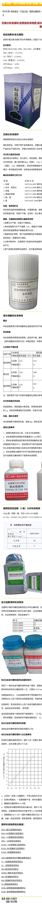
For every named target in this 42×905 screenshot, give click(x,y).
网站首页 (14, 11)
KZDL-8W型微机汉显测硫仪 (13, 849)
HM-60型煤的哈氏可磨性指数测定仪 (16, 858)
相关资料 (29, 3)
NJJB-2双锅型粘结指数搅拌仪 (13, 888)
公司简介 (9, 3)
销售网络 (22, 3)
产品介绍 (16, 3)
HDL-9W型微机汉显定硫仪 (12, 834)
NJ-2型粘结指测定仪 (9, 884)
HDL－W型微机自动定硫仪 (12, 837)
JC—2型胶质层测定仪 (10, 865)
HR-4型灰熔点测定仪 (10, 869)
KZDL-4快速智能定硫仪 (11, 852)
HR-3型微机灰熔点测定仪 (11, 881)
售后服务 (35, 3)
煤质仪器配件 (35, 11)
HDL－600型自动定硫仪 (11, 841)
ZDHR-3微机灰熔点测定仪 (12, 873)
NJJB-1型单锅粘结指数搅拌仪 (13, 892)
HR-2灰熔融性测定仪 (10, 877)
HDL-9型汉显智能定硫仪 (11, 830)
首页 (3, 3)
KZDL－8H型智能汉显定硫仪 (13, 845)
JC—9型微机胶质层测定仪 (12, 862)
